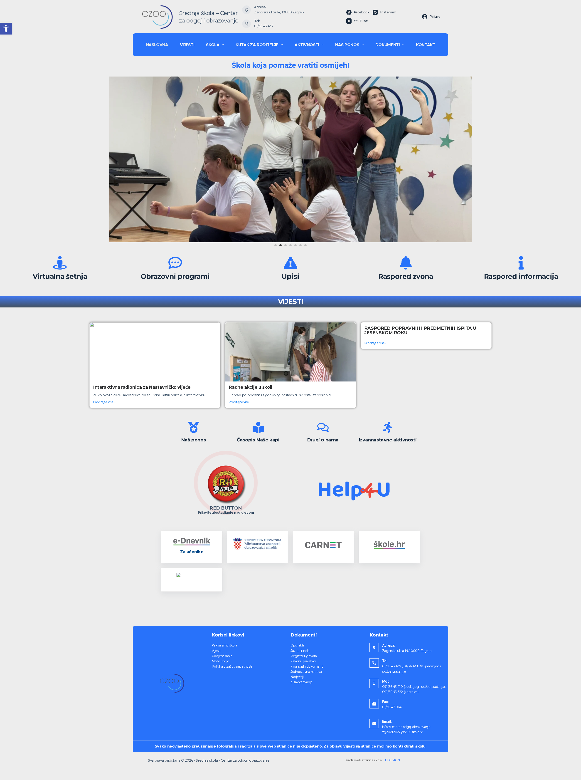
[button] (6, 29)
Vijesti (216, 651)
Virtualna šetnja (60, 276)
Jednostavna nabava (306, 672)
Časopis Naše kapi (258, 440)
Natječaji (296, 677)
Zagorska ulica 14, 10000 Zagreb (279, 12)
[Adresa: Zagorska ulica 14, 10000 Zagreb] (246, 9)
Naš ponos (193, 440)
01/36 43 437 (263, 26)
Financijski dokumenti (306, 666)
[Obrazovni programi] (175, 263)
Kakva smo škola (224, 645)
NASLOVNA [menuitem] (157, 44)
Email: (387, 721)
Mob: (386, 681)
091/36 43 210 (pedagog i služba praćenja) (413, 687)
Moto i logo (220, 661)
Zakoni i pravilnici (303, 661)
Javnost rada (300, 651)
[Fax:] (374, 703)
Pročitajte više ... (104, 402)
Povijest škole (222, 656)
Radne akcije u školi (250, 387)
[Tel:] (374, 663)
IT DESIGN (391, 760)
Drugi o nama (323, 440)
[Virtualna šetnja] (60, 263)
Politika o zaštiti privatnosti (232, 666)
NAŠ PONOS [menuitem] (347, 44)
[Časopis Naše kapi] (258, 427)
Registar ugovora (303, 656)
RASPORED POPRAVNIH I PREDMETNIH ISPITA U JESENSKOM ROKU (420, 330)
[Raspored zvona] (406, 263)
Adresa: (388, 645)
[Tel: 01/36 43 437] (246, 24)
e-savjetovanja (301, 682)
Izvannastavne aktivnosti (387, 440)
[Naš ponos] (193, 427)
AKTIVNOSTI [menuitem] (307, 44)
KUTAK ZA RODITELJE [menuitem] (257, 44)
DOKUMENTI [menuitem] (387, 44)
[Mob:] (374, 683)
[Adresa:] (374, 647)
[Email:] (374, 723)
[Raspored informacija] (521, 263)
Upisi (290, 276)
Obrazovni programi (175, 276)
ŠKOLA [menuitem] (212, 44)
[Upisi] (290, 263)
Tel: (385, 661)
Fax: (385, 702)
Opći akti (297, 645)
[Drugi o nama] (323, 427)
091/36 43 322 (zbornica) (400, 692)
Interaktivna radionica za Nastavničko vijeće (142, 387)
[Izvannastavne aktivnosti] (387, 427)
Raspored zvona (405, 276)
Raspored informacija (521, 276)
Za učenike (191, 551)
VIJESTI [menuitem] (187, 44)
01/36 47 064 (392, 707)
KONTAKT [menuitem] (425, 44)
